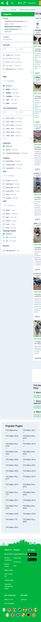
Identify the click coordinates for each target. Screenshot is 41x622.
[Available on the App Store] (32, 554)
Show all (9, 86)
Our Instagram (9, 603)
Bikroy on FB (8, 599)
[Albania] (28, 615)
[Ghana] (25, 610)
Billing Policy (8, 570)
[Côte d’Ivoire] (7, 615)
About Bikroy (8, 554)
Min (5, 49)
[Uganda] (14, 610)
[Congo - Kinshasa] (18, 615)
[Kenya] (9, 610)
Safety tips (17, 558)
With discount (12, 250)
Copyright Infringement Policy (8, 586)
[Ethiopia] (30, 610)
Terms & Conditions (8, 559)
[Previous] (32, 373)
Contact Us (17, 562)
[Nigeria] (4, 610)
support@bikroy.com (20, 554)
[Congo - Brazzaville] (23, 615)
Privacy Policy (6, 565)
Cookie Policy (8, 580)
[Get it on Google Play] (32, 560)
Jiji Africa (24, 599)
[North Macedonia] (33, 615)
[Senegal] (35, 610)
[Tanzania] (19, 610)
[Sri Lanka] (12, 615)
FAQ (14, 566)
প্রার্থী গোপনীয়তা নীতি (8, 575)
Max (21, 49)
